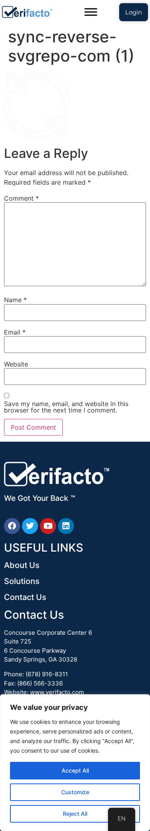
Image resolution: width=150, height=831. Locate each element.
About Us (22, 565)
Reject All (75, 813)
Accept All (75, 770)
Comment (21, 198)
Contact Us (25, 597)
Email (15, 332)
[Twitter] (30, 526)
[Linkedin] (66, 526)
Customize (75, 792)
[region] (75, 762)
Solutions (22, 581)
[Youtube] (48, 526)
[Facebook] (12, 526)
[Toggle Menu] (90, 12)
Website (16, 364)
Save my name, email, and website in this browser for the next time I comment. (66, 407)
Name (15, 300)
